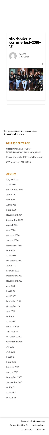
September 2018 (14, 341)
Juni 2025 (10, 194)
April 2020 (11, 296)
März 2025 (11, 210)
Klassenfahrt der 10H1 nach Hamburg (24, 157)
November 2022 (14, 260)
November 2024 (14, 215)
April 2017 (11, 392)
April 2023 (11, 255)
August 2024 (12, 225)
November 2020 (14, 280)
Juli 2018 (10, 346)
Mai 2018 (10, 357)
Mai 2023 (10, 250)
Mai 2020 (10, 291)
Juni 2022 (10, 265)
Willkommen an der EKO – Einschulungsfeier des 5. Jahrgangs (23, 150)
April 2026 (11, 184)
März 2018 (11, 362)
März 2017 (11, 397)
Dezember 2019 (13, 301)
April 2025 (11, 204)
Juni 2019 (10, 311)
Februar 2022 (12, 270)
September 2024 (14, 220)
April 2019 (10, 321)
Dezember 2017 (14, 377)
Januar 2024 (12, 240)
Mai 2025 (10, 199)
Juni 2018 (10, 351)
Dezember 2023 (14, 245)
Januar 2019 (12, 331)
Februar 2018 (12, 367)
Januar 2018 (12, 372)
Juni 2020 (10, 286)
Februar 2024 (13, 235)
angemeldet (18, 131)
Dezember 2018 (14, 336)
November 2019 (13, 306)
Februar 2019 (12, 326)
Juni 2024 (11, 230)
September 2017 (14, 382)
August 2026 (12, 179)
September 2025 (14, 189)
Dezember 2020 (14, 275)
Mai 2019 (10, 316)
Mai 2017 (10, 387)
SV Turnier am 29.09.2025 (18, 162)
